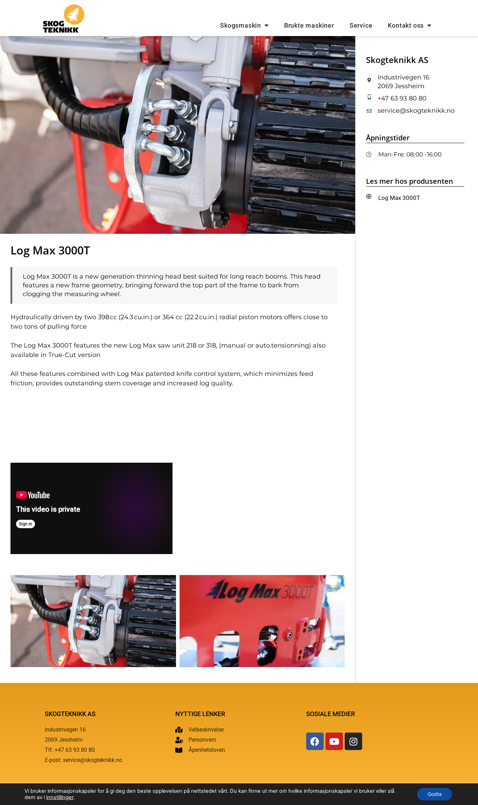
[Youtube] (334, 741)
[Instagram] (353, 741)
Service (361, 25)
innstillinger (59, 797)
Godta (435, 794)
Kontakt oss (406, 25)
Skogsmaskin (240, 25)
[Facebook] (315, 741)
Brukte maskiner (309, 25)
